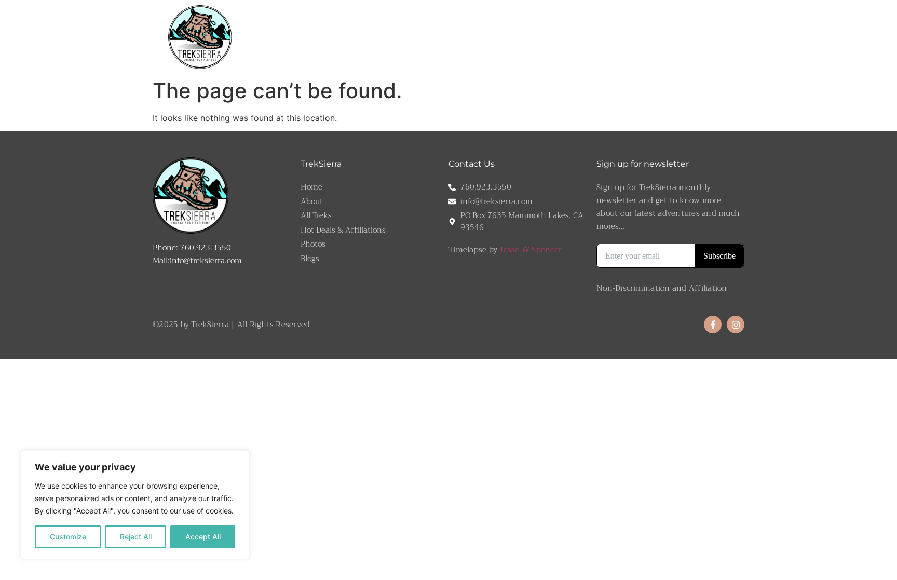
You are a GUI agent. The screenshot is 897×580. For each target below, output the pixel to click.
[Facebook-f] (713, 324)
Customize (68, 536)
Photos (714, 36)
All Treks (501, 36)
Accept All (203, 536)
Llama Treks (444, 36)
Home (376, 36)
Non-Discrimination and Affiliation (661, 288)
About (404, 36)
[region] (135, 504)
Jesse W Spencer (530, 250)
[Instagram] (735, 324)
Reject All (136, 536)
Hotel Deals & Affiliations (650, 36)
